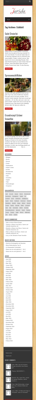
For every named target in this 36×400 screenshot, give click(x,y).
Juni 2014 (8, 332)
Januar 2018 (9, 283)
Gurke (12, 198)
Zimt (6, 214)
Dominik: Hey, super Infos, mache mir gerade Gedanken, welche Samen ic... (20, 379)
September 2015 (10, 308)
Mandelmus (8, 203)
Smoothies (8, 177)
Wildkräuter (27, 212)
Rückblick (8, 173)
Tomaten (12, 212)
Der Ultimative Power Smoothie (18, 235)
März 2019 (8, 263)
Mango (18, 203)
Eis (25, 196)
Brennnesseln (27, 194)
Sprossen (18, 210)
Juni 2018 (8, 273)
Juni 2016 (8, 296)
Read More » (9, 68)
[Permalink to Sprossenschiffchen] (18, 91)
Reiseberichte (9, 171)
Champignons (15, 196)
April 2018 (8, 277)
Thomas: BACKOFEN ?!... (18, 371)
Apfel (7, 194)
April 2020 (8, 259)
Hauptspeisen (9, 165)
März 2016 (8, 302)
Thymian (28, 210)
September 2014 (10, 326)
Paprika (12, 205)
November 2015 (10, 306)
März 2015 (8, 318)
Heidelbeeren (25, 198)
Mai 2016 (8, 298)
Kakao (11, 200)
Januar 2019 (9, 265)
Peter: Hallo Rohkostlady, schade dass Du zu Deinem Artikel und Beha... (20, 386)
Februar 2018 (9, 281)
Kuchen (8, 169)
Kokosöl (28, 200)
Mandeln (14, 203)
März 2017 (8, 285)
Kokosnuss (23, 200)
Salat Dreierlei (11, 33)
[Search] (29, 1)
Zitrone (10, 214)
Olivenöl (28, 203)
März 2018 (8, 279)
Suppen (8, 179)
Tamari (23, 210)
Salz (10, 207)
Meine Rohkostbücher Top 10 (13, 245)
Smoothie (26, 207)
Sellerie (21, 207)
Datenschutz (9, 353)
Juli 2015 (8, 312)
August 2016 (9, 292)
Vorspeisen (9, 186)
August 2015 (9, 310)
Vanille (17, 212)
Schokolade (15, 207)
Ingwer (7, 200)
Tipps (7, 181)
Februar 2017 (9, 287)
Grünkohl (8, 198)
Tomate (7, 212)
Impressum (8, 355)
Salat (7, 175)
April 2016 (8, 300)
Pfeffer (22, 205)
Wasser (21, 212)
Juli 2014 (8, 330)
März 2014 (8, 338)
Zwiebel (15, 214)
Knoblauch (17, 200)
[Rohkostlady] (18, 13)
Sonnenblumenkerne (10, 210)
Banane (16, 194)
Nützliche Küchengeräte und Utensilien (16, 243)
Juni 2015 (8, 314)
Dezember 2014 (10, 322)
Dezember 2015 (10, 304)
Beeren (21, 194)
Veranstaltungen (10, 184)
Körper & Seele (10, 167)
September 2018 (10, 269)
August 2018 (9, 271)
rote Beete (27, 205)
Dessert (8, 161)
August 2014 (9, 328)
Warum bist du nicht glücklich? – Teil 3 (16, 249)
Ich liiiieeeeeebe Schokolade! (13, 247)
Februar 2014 (9, 340)
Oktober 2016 (9, 289)
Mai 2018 (8, 275)
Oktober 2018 (9, 267)
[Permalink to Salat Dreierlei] (18, 50)
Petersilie (17, 205)
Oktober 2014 (9, 324)
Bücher (8, 159)
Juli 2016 (8, 294)
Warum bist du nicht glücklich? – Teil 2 (16, 251)
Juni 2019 (8, 261)
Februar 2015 (9, 320)
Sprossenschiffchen (13, 75)
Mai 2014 (8, 334)
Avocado (11, 194)
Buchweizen (8, 196)
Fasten (7, 163)
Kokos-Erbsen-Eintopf (16, 222)
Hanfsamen (18, 198)
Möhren (23, 203)
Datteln (21, 196)
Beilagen (8, 157)
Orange (7, 205)
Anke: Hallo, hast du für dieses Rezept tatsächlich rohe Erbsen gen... (20, 366)
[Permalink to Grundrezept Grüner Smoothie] (18, 135)
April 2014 (8, 336)
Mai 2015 (8, 316)
